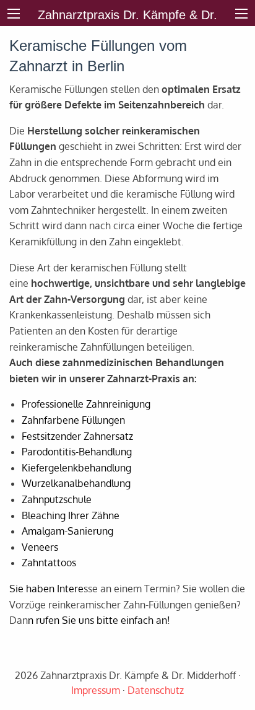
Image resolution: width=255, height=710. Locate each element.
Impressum (95, 690)
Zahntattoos (49, 562)
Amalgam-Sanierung (67, 531)
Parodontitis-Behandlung (77, 451)
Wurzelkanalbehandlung (76, 483)
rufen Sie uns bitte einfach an (101, 620)
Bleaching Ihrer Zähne (70, 515)
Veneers (40, 547)
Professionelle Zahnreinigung (86, 404)
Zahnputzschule (57, 499)
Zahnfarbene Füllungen (73, 420)
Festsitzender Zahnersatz (77, 436)
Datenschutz (155, 690)
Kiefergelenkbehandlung (76, 468)
